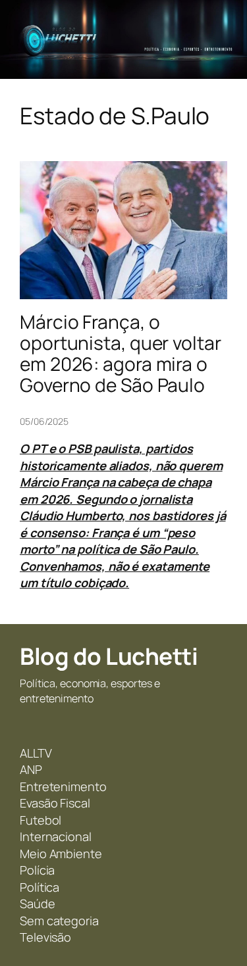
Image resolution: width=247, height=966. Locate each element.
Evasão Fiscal (55, 803)
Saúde (37, 903)
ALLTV (36, 753)
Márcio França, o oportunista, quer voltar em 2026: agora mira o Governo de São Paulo (120, 353)
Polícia (37, 870)
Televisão (45, 937)
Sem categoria (59, 921)
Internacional (56, 836)
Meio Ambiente (61, 853)
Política (39, 887)
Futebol (40, 820)
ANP (31, 769)
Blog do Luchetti (109, 656)
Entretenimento (63, 786)
